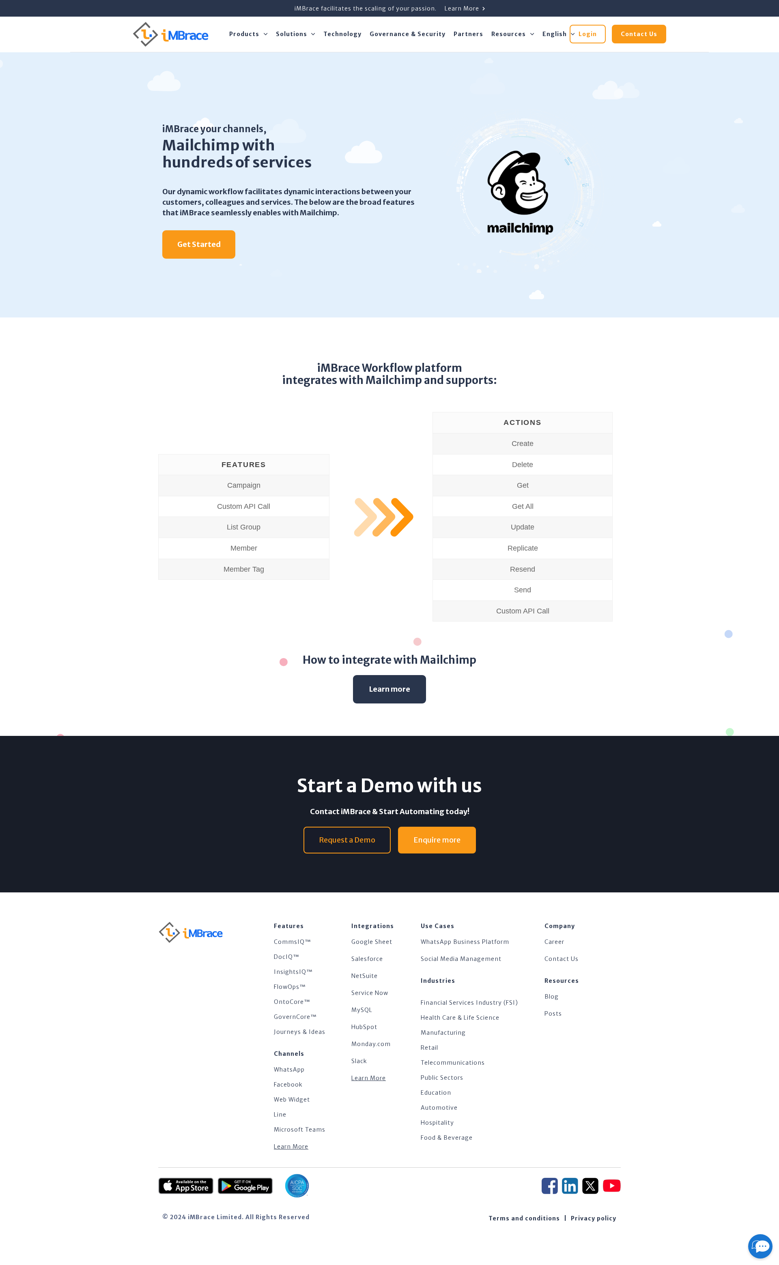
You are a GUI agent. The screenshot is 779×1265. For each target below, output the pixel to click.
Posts (553, 1013)
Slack (359, 1061)
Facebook (288, 1084)
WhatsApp (289, 1069)
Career (554, 942)
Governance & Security (407, 34)
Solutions (291, 34)
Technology (342, 34)
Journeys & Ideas (299, 1032)
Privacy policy (593, 1218)
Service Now (369, 993)
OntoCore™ (292, 1002)
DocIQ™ (286, 957)
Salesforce (367, 959)
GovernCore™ (295, 1017)
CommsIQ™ (292, 942)
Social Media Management (461, 959)
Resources (508, 34)
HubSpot (364, 1027)
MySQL (361, 1010)
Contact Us (561, 959)
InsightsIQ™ (293, 972)
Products (244, 34)
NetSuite (364, 976)
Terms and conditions (524, 1218)
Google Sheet (371, 942)
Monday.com (371, 1044)
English (554, 34)
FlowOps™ (290, 987)
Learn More (291, 1146)
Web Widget (292, 1099)
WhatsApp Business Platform (465, 942)
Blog (551, 996)
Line (280, 1114)
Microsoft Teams (299, 1129)
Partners (468, 34)
